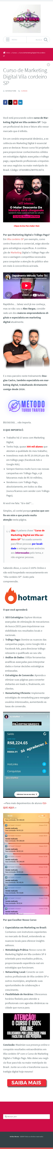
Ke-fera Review (14, 1137)
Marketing (16, 252)
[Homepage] (26, 19)
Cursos (24, 91)
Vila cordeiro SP (15, 239)
